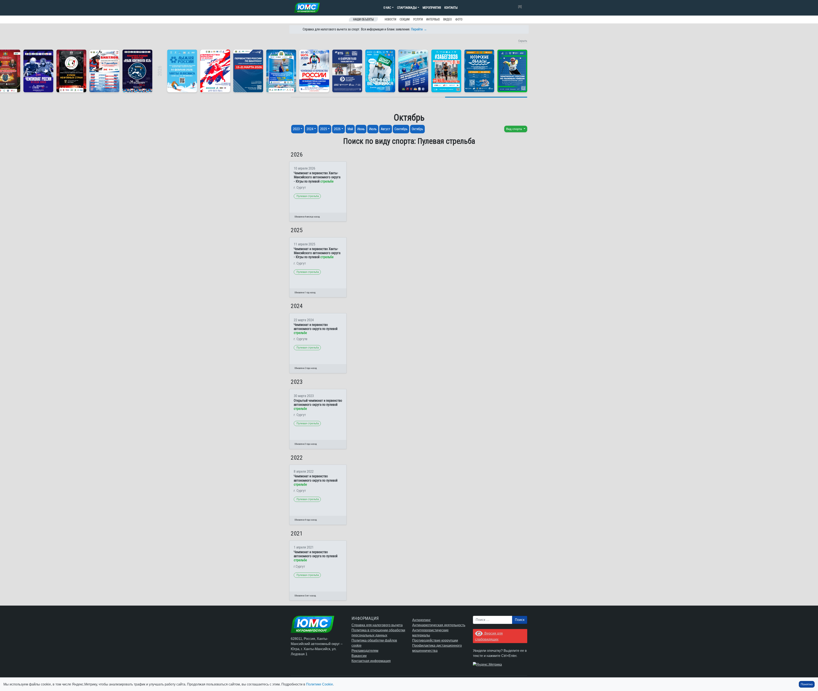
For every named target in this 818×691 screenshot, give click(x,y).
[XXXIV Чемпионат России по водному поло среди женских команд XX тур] (281, 71)
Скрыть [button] (522, 40)
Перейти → (419, 29)
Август (385, 129)
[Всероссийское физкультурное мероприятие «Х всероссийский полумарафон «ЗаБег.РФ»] (446, 71)
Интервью (433, 19)
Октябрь (417, 129)
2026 (337, 129)
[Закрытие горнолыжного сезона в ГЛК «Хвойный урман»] (380, 71)
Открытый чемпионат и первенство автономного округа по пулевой (318, 405)
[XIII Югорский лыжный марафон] (347, 71)
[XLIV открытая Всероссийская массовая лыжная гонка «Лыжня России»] (182, 71)
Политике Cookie (319, 684)
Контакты (451, 7)
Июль (373, 129)
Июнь (361, 129)
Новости (390, 19)
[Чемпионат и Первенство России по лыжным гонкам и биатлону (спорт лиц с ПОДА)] (314, 71)
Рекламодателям (364, 650)
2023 (296, 129)
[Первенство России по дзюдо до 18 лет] (215, 71)
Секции (405, 19)
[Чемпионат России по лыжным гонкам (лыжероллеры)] (512, 71)
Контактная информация (371, 661)
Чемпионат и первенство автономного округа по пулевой (315, 329)
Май (350, 129)
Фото (458, 19)
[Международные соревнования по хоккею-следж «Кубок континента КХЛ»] (137, 71)
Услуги (418, 19)
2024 (310, 129)
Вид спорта (514, 129)
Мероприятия (432, 7)
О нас (387, 7)
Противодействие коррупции (435, 640)
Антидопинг (421, 620)
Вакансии (359, 656)
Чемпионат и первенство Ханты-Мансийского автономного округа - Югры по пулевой (317, 177)
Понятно (807, 684)
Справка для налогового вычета (377, 625)
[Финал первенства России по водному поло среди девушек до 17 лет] (413, 71)
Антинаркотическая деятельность (438, 625)
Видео (447, 19)
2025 (323, 129)
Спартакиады (407, 7)
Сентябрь (401, 129)
